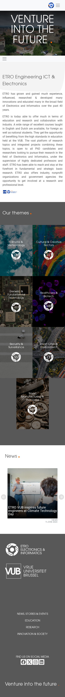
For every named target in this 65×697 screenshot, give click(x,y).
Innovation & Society (33, 634)
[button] (3, 497)
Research (32, 627)
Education (32, 620)
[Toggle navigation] (54, 5)
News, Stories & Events (32, 614)
